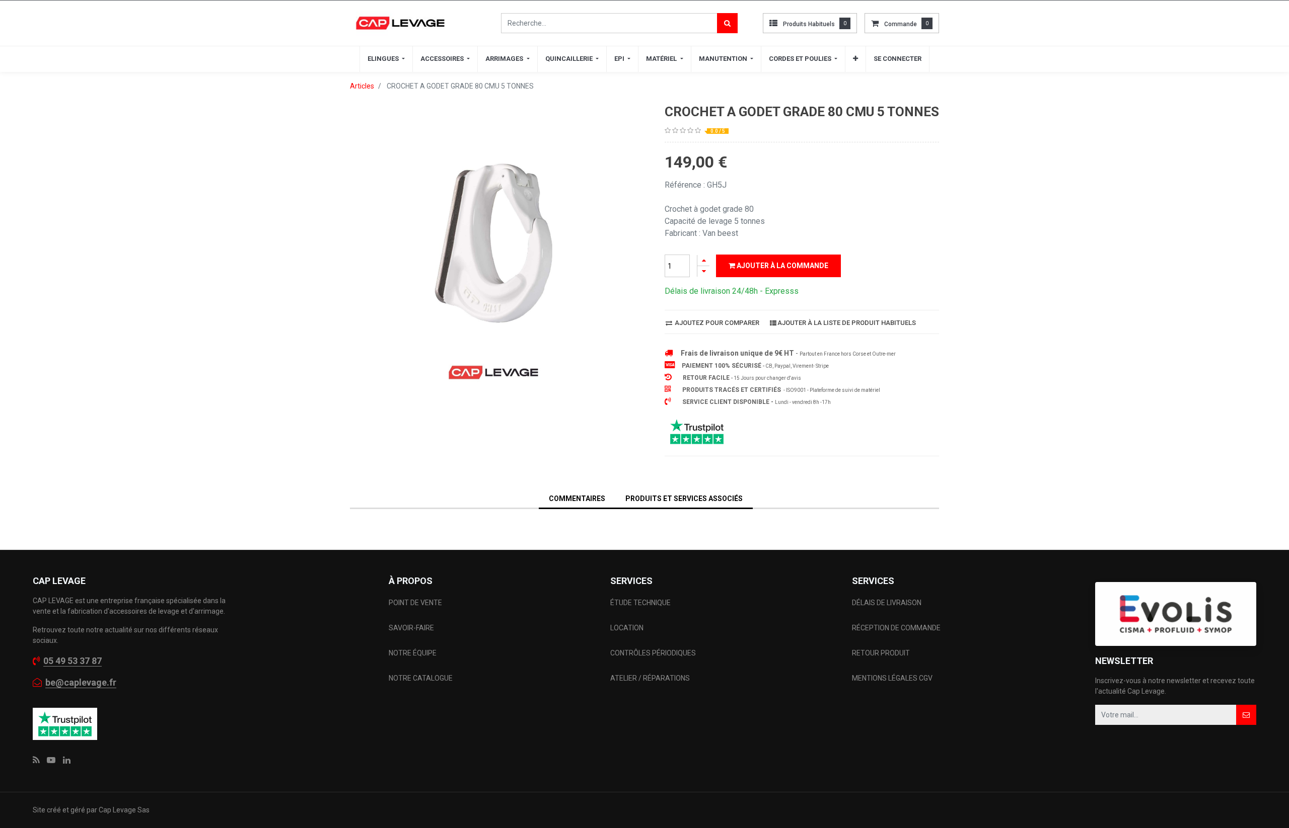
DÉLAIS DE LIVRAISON (887, 603)
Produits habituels (809, 24)
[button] (855, 58)
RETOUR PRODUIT (881, 653)
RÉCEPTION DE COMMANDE (896, 628)
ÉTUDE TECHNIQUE (641, 603)
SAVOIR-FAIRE (411, 628)
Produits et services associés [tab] (684, 498)
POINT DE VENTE (415, 603)
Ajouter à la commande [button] (781, 266)
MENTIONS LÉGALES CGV (892, 678)
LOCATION (627, 628)
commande (900, 24)
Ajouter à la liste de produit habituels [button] (846, 322)
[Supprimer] (703, 271)
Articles (362, 86)
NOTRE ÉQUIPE (413, 653)
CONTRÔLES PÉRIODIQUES (653, 653)
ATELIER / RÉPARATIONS (650, 678)
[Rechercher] (727, 23)
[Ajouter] (703, 260)
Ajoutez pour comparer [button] (716, 322)
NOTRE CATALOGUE (421, 678)
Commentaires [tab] (577, 498)
